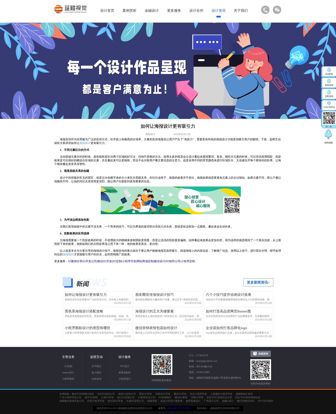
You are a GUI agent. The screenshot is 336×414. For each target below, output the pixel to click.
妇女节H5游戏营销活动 (247, 397)
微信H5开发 (104, 261)
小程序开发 (129, 261)
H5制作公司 (173, 261)
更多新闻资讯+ (258, 282)
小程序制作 (68, 379)
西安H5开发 (145, 394)
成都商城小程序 (244, 394)
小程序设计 (124, 379)
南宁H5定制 (91, 397)
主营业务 (68, 357)
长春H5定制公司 (135, 401)
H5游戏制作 (165, 397)
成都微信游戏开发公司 (71, 401)
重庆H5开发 (180, 394)
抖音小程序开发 (95, 401)
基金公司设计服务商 (171, 401)
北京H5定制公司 (106, 394)
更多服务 (174, 10)
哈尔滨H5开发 (115, 401)
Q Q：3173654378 (198, 355)
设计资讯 (219, 10)
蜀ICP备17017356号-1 (179, 408)
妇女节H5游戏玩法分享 (219, 397)
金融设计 (152, 10)
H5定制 (117, 261)
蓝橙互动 (96, 357)
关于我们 (241, 10)
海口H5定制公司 (126, 397)
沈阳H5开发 (197, 397)
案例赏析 (129, 10)
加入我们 (96, 372)
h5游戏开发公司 (146, 397)
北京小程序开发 (198, 394)
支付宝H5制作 (265, 401)
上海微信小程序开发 (221, 394)
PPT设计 (124, 366)
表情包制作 (124, 372)
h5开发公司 (90, 261)
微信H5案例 (181, 397)
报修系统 (152, 401)
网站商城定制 (145, 261)
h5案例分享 (75, 261)
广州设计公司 (211, 401)
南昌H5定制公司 (127, 394)
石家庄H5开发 (162, 394)
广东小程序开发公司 (70, 397)
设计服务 (124, 357)
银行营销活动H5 (246, 401)
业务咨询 (96, 379)
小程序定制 (188, 261)
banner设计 (68, 372)
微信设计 (159, 261)
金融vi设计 (228, 401)
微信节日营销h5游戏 (83, 394)
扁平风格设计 (193, 401)
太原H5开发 (107, 397)
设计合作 (196, 10)
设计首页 (107, 10)
